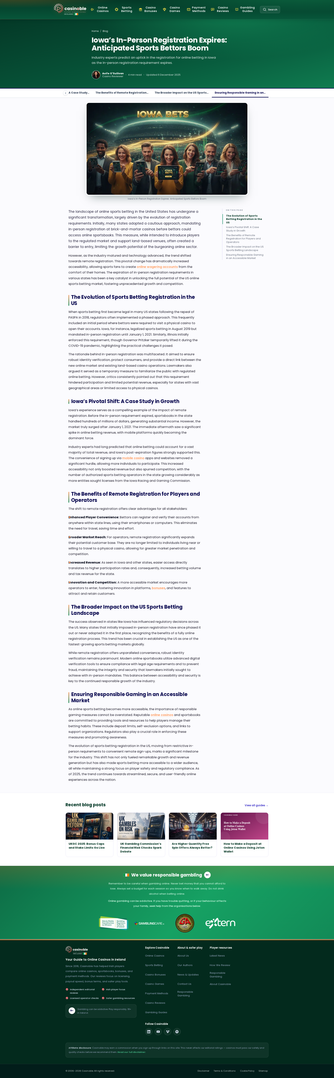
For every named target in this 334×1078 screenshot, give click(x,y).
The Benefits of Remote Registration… (121, 93)
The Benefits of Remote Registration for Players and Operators (243, 238)
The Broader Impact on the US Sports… (182, 93)
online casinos (162, 715)
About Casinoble (220, 984)
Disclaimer (203, 1070)
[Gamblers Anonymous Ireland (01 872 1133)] (185, 923)
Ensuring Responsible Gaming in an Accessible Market (244, 256)
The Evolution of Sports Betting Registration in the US (244, 219)
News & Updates (188, 974)
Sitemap (263, 1070)
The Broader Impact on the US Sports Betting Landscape (245, 248)
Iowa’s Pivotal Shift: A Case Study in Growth (242, 229)
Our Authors (185, 965)
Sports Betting (154, 965)
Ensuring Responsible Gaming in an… (240, 93)
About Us (183, 956)
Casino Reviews (155, 1003)
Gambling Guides (156, 1012)
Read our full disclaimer (131, 1052)
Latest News (217, 956)
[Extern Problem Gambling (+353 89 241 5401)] (220, 923)
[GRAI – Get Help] (113, 923)
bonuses (158, 588)
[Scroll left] (65, 93)
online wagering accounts (157, 267)
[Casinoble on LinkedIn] (149, 1031)
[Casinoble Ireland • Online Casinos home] (70, 8)
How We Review (220, 965)
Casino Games (154, 984)
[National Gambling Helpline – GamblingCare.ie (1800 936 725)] (149, 923)
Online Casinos (154, 956)
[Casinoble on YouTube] (158, 1031)
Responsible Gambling (185, 993)
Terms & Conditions (225, 1070)
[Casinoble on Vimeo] (167, 1031)
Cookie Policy (247, 1070)
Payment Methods (156, 993)
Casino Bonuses (155, 974)
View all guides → (256, 805)
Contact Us (184, 984)
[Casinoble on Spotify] (177, 1031)
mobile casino (133, 458)
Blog (105, 31)
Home (95, 31)
